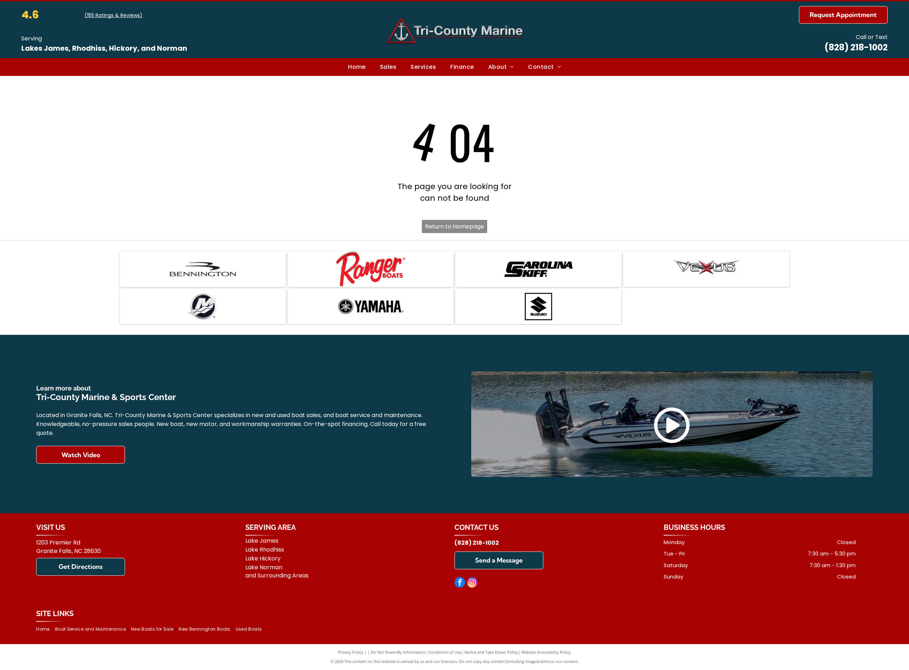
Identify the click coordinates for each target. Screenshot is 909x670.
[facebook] (459, 583)
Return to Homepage (454, 226)
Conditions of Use (444, 652)
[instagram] (472, 583)
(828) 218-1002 (856, 47)
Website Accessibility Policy (546, 652)
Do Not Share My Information (398, 652)
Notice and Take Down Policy (491, 652)
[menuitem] (357, 67)
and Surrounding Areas (277, 575)
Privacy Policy (350, 652)
